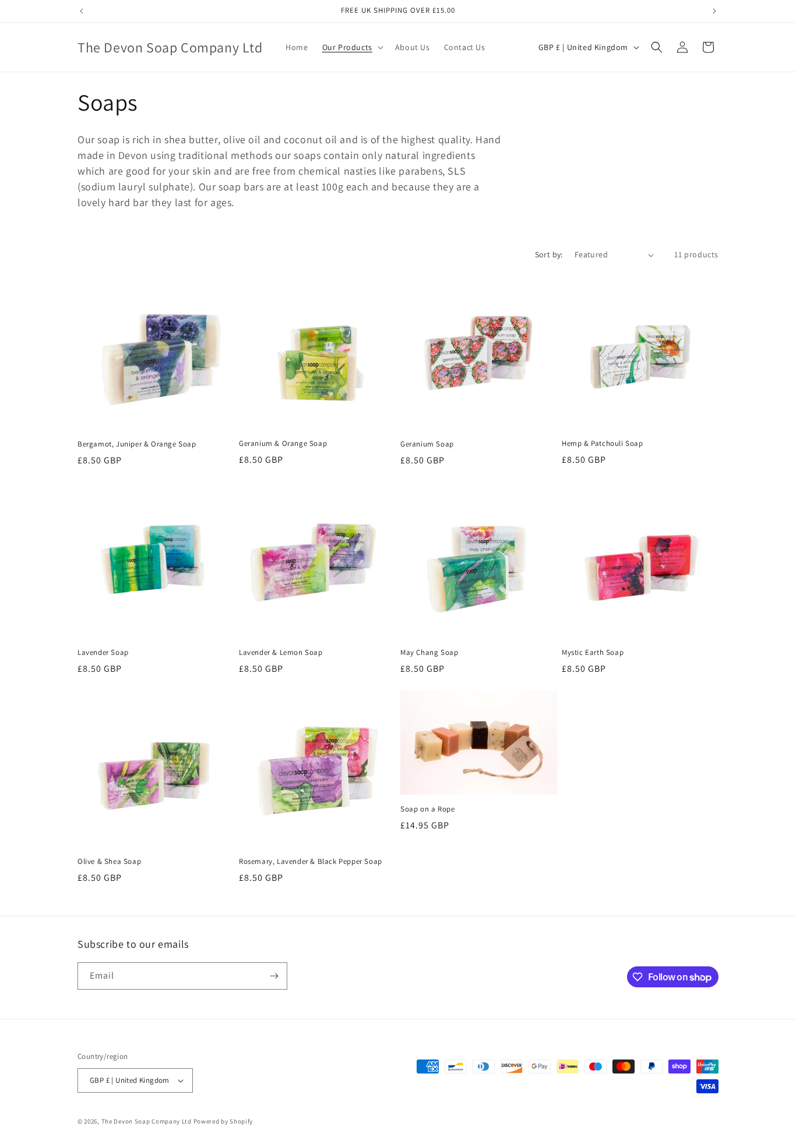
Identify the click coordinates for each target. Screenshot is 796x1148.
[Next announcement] (714, 11)
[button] (351, 47)
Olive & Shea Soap (109, 861)
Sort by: (549, 254)
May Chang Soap (429, 652)
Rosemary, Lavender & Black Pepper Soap (310, 861)
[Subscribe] (274, 976)
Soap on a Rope (427, 809)
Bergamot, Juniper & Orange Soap (137, 444)
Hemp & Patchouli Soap (602, 443)
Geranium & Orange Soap (283, 443)
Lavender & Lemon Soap (281, 652)
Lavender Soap (103, 652)
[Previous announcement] (81, 11)
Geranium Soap (427, 444)
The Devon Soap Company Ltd (146, 1121)
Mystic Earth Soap (593, 652)
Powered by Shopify (223, 1121)
